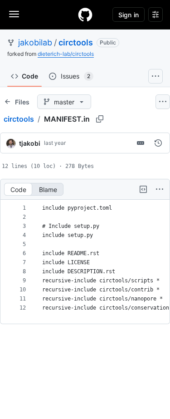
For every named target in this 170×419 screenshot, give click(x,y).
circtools (75, 42)
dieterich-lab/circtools (66, 53)
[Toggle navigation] (14, 14)
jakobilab (35, 42)
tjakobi (29, 143)
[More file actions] (159, 189)
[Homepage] (85, 14)
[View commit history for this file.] (158, 143)
